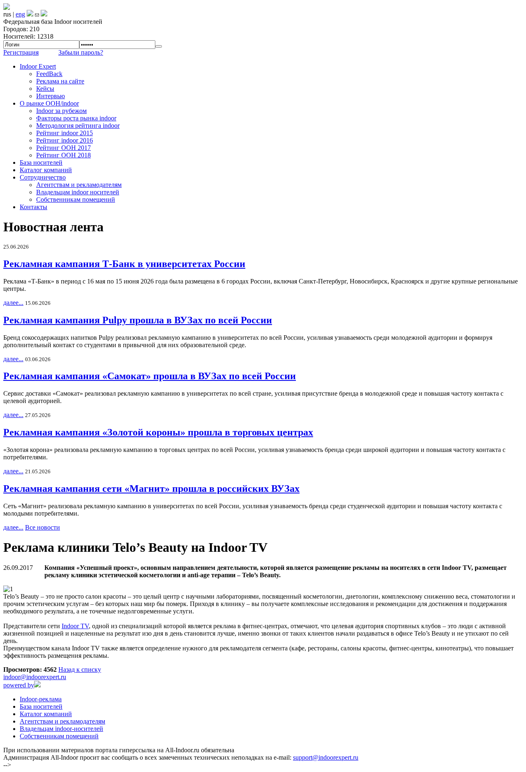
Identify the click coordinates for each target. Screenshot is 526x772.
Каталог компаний (46, 169)
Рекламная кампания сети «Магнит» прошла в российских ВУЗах (151, 488)
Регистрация (21, 52)
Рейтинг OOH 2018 (63, 155)
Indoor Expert (38, 66)
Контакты (33, 206)
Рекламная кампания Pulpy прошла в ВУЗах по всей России (137, 320)
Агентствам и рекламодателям (79, 184)
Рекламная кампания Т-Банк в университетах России (124, 263)
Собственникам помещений (75, 199)
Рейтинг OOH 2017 (63, 147)
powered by (18, 685)
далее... (13, 302)
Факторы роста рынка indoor (76, 118)
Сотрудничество (43, 177)
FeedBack (49, 73)
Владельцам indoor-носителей (61, 728)
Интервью (50, 95)
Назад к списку (79, 669)
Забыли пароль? (80, 52)
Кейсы (45, 88)
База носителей (41, 162)
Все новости (42, 527)
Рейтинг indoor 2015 (64, 132)
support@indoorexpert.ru (325, 757)
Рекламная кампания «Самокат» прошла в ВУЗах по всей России (149, 376)
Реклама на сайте (60, 81)
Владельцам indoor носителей (77, 192)
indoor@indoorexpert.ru (34, 676)
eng (20, 14)
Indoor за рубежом (61, 110)
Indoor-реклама (41, 699)
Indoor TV (75, 625)
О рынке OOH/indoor (49, 103)
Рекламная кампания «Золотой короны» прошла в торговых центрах (158, 432)
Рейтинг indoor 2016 (64, 140)
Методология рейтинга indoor (78, 125)
